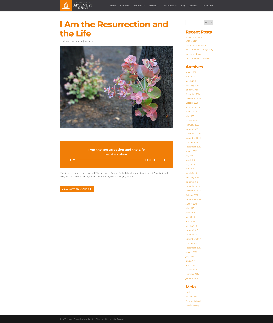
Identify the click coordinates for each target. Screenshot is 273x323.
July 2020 (190, 116)
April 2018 (190, 221)
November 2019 (193, 138)
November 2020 (193, 98)
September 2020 (193, 107)
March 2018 (191, 225)
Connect (193, 6)
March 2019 (191, 173)
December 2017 (193, 234)
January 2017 (192, 278)
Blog (183, 6)
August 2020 (191, 111)
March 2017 (191, 269)
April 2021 (190, 76)
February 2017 (192, 274)
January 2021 (192, 89)
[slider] (160, 160)
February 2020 (192, 124)
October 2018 (192, 195)
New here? (125, 6)
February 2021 (192, 85)
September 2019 (193, 146)
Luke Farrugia (118, 319)
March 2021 (191, 81)
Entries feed (191, 296)
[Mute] (154, 160)
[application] (116, 159)
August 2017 (191, 252)
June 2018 (190, 212)
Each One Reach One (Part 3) (199, 58)
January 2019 (192, 182)
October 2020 (192, 102)
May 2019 (190, 164)
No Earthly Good (193, 54)
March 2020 (191, 120)
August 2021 (191, 72)
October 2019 (192, 142)
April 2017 (190, 265)
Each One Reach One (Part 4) (199, 49)
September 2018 (193, 199)
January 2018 (192, 230)
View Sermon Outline (75, 188)
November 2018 (193, 190)
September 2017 (193, 247)
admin (66, 41)
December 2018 (193, 186)
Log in (188, 292)
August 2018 (191, 203)
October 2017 (192, 243)
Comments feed (193, 301)
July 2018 (190, 208)
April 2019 (190, 168)
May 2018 (190, 217)
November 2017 (193, 239)
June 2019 (190, 160)
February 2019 (192, 177)
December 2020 (193, 94)
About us (138, 6)
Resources (169, 6)
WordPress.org (192, 305)
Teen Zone (208, 6)
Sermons (153, 6)
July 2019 (190, 155)
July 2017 (190, 256)
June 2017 (190, 260)
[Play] (70, 159)
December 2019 (193, 133)
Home (113, 6)
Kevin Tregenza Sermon (197, 45)
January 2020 (192, 129)
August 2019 (191, 151)
